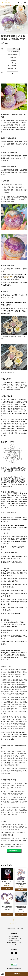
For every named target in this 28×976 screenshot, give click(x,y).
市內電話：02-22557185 (14, 941)
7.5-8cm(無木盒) (12, 60)
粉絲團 (14, 945)
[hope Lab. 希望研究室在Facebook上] (12, 953)
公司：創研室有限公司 (14, 937)
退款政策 (19, 968)
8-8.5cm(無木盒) (12, 63)
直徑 (2, 49)
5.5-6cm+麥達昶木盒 (13, 49)
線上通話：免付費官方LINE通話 (14, 943)
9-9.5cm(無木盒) (12, 68)
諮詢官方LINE (8, 277)
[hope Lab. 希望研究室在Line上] (16, 953)
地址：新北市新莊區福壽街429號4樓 (14, 939)
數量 (2, 72)
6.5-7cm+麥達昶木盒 (13, 54)
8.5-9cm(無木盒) (12, 66)
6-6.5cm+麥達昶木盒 (13, 52)
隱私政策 (14, 968)
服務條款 (9, 968)
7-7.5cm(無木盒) (12, 57)
